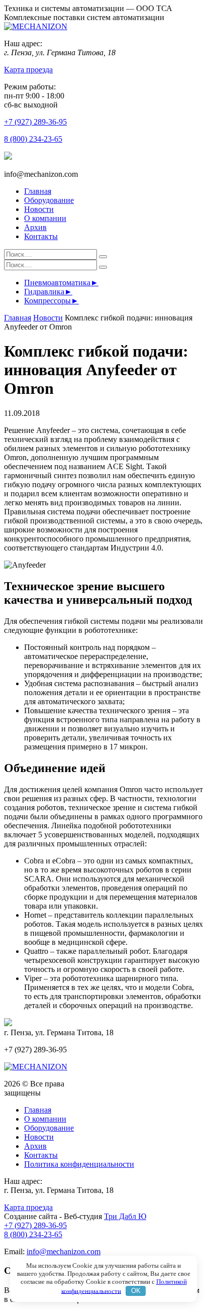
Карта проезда (28, 69)
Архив (35, 227)
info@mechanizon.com (63, 1251)
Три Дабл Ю (125, 1216)
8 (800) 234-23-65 (33, 139)
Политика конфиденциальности (79, 1164)
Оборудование (49, 200)
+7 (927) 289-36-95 (35, 122)
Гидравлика (44, 291)
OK (136, 1290)
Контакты (41, 236)
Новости (39, 209)
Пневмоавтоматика (57, 282)
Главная (37, 191)
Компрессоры (47, 300)
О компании (45, 218)
